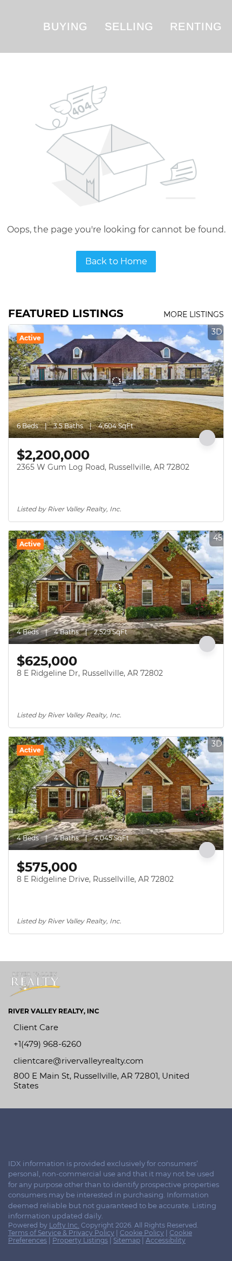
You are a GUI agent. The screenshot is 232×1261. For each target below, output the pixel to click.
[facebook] (13, 1127)
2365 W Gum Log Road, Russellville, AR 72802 (103, 467)
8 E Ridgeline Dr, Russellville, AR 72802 (90, 673)
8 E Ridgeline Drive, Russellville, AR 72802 (95, 879)
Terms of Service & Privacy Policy (61, 1233)
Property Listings (80, 1240)
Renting (196, 26)
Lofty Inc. (64, 1225)
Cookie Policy (142, 1233)
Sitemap (126, 1240)
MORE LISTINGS (193, 314)
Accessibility (166, 1240)
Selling (129, 26)
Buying (65, 26)
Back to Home (116, 261)
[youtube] (56, 1127)
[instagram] (34, 1127)
